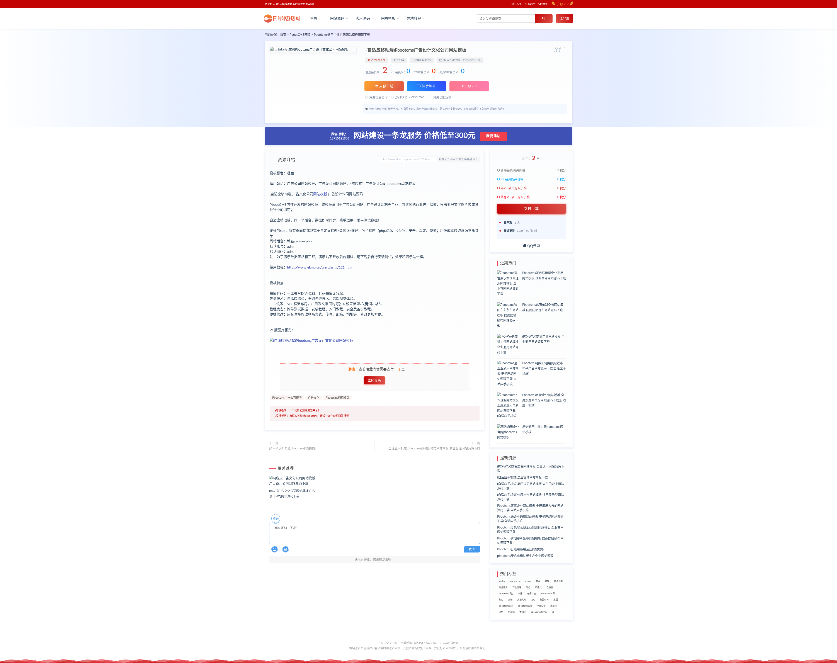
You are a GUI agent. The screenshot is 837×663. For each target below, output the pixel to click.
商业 (538, 581)
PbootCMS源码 (300, 34)
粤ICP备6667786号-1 (427, 643)
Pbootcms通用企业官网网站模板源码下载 (342, 34)
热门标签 (516, 4)
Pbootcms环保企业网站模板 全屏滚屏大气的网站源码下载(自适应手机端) (544, 400)
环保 (520, 594)
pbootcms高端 (525, 606)
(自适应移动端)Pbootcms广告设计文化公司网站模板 (319, 416)
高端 (510, 600)
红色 (501, 600)
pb (553, 612)
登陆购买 (374, 380)
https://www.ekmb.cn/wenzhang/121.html (319, 267)
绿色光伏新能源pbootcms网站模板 (292, 448)
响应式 (538, 587)
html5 (528, 581)
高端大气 (521, 600)
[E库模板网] (283, 19)
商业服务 (503, 587)
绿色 (528, 587)
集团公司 (544, 600)
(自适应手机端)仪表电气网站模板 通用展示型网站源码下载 (530, 497)
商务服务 (558, 581)
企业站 (502, 581)
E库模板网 (280, 416)
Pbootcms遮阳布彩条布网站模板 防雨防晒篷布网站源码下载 (530, 540)
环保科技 (531, 594)
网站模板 (320, 194)
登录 (276, 518)
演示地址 (428, 86)
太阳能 (522, 612)
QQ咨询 (533, 246)
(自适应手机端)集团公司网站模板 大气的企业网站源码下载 (530, 486)
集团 (555, 600)
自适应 (549, 587)
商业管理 (516, 587)
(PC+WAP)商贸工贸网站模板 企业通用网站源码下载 (530, 469)
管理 (547, 581)
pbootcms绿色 (506, 594)
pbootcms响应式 (539, 612)
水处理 (553, 606)
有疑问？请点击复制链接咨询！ (458, 159)
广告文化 (313, 397)
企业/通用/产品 (472, 60)
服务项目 (530, 4)
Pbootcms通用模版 (337, 397)
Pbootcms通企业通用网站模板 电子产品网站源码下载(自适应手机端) (544, 368)
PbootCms (515, 581)
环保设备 (541, 606)
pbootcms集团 (506, 606)
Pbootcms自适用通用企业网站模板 (520, 549)
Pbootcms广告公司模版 (287, 397)
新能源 (511, 612)
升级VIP (470, 86)
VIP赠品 (543, 4)
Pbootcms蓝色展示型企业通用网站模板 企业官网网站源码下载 (530, 530)
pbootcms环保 (548, 594)
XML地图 (452, 643)
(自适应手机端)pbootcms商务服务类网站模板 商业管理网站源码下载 (434, 448)
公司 (533, 600)
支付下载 (385, 86)
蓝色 (501, 612)
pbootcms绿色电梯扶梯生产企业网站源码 (525, 556)
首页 (313, 18)
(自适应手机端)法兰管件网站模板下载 (522, 477)
